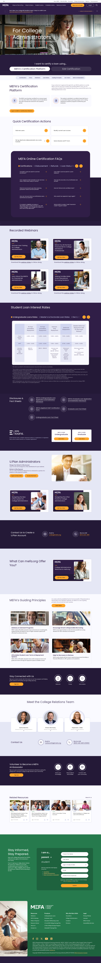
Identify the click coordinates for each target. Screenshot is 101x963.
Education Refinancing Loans (51, 920)
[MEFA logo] (6, 5)
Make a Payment (35, 920)
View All (87, 797)
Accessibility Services (88, 923)
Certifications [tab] (26, 166)
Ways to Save (29, 5)
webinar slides (26, 262)
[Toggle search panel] (96, 5)
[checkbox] (74, 880)
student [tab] (45, 861)
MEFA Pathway (34, 918)
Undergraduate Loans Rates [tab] (25, 317)
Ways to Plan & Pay (18, 5)
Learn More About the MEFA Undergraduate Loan (21, 12)
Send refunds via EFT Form (62, 141)
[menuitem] (18, 5)
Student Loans (39, 5)
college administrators (49, 873)
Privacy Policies (87, 916)
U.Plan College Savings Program (52, 925)
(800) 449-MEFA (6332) (81, 743)
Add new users (20, 130)
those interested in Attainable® (51, 875)
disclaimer (69, 881)
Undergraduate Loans (49, 916)
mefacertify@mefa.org (53, 743)
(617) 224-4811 (84, 535)
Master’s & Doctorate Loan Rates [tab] (55, 317)
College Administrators (79, 1)
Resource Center (61, 5)
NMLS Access (86, 920)
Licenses (85, 918)
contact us (52, 950)
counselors (46, 872)
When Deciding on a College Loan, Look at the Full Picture (81, 814)
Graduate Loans (49, 5)
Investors (68, 920)
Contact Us (33, 928)
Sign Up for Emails (78, 5)
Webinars (87, 1)
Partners (68, 923)
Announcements (94, 1)
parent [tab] (45, 857)
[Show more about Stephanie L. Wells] (77, 731)
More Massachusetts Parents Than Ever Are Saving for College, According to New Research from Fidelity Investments (19, 815)
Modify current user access (62, 130)
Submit (75, 885)
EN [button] (4, 1)
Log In (90, 5)
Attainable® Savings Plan (50, 928)
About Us (33, 925)
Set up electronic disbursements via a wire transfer (28, 141)
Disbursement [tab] (41, 166)
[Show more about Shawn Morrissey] (50, 731)
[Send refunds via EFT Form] (84, 141)
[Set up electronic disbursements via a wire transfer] (47, 141)
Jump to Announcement (86, 11)
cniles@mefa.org (55, 535)
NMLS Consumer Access (80, 953)
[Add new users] (46, 130)
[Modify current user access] (84, 130)
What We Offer (63, 1)
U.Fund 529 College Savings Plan (52, 923)
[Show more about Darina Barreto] (24, 731)
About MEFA (56, 1)
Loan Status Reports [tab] (70, 166)
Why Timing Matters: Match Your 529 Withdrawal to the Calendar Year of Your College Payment (39, 815)
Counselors (70, 1)
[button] (97, 11)
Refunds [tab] (54, 166)
